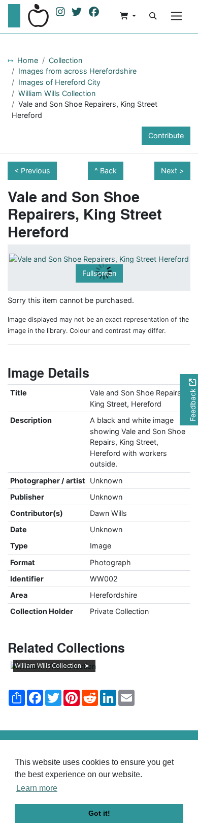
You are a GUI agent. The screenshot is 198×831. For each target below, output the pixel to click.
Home (27, 60)
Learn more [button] (36, 788)
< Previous (32, 170)
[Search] (153, 16)
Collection (65, 60)
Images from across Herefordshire (77, 71)
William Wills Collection (56, 93)
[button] (128, 16)
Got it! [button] (99, 813)
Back (108, 170)
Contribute (166, 135)
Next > (172, 170)
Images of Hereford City (59, 82)
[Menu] (176, 16)
